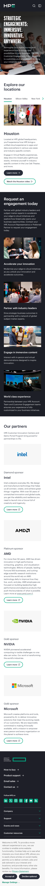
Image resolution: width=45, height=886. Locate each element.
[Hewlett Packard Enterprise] (9, 5)
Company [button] (8, 811)
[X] (11, 801)
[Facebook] (26, 801)
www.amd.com (24, 593)
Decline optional (29, 876)
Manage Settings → (11, 882)
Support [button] (7, 818)
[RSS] (36, 801)
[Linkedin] (6, 801)
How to (10, 769)
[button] (34, 5)
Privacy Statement (20, 871)
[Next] (43, 98)
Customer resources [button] (13, 833)
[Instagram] (16, 801)
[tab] (8, 98)
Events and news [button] (11, 826)
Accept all (9, 876)
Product (12, 775)
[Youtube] (31, 801)
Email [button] (9, 781)
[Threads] (21, 801)
